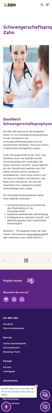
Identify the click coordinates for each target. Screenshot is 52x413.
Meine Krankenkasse (13, 328)
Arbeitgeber (9, 371)
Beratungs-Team (11, 351)
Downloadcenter (11, 347)
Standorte (8, 324)
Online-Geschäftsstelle (14, 343)
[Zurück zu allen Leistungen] (26, 260)
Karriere (7, 367)
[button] (47, 4)
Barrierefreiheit (11, 399)
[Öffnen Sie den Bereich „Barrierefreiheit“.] (6, 407)
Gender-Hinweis (11, 403)
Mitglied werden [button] (12, 280)
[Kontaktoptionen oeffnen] (45, 407)
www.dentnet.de (36, 234)
